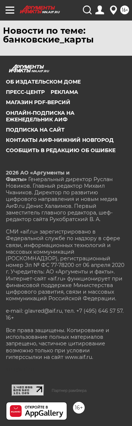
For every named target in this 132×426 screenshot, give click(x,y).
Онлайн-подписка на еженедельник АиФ (40, 116)
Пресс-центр (25, 92)
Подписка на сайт (35, 129)
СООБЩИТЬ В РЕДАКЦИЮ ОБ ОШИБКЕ (60, 150)
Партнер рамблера (69, 390)
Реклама (64, 92)
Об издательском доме (43, 81)
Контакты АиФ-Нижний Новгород (60, 140)
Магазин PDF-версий (38, 102)
